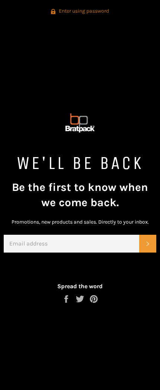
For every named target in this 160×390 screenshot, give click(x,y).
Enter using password (83, 11)
